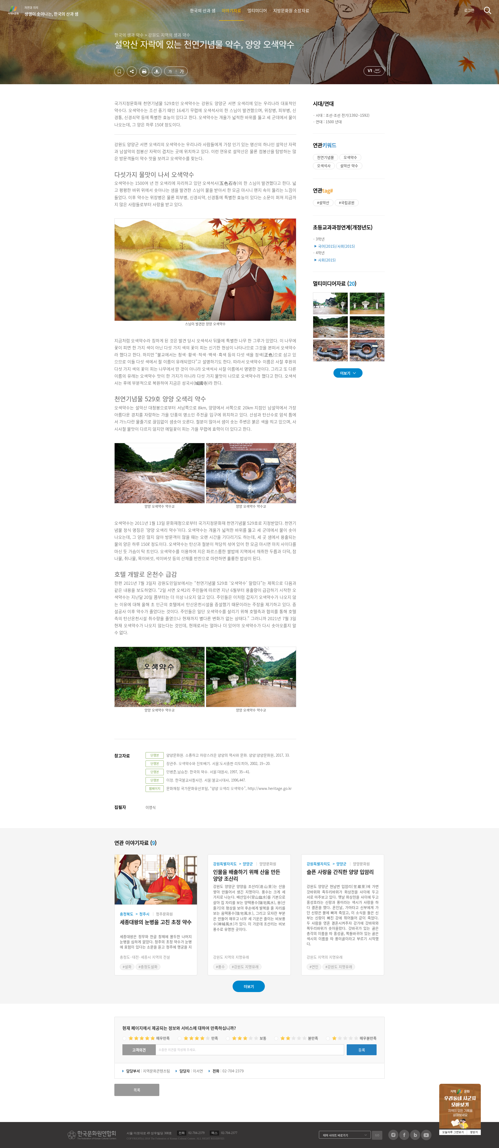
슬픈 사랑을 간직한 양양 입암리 (340, 872)
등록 (361, 1049)
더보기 (345, 373)
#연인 (314, 966)
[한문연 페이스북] (404, 1138)
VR (374, 71)
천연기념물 (325, 157)
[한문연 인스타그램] (393, 1138)
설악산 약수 (349, 165)
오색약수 (350, 157)
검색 (487, 10)
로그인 (469, 10)
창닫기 (474, 1132)
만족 (214, 1038)
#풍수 (220, 966)
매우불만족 (368, 1038)
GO (377, 1135)
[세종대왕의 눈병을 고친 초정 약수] (156, 880)
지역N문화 (16, 10)
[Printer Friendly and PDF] (144, 74)
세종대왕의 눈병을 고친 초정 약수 (156, 922)
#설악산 (323, 202)
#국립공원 (346, 202)
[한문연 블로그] (415, 1138)
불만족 (313, 1038)
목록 (137, 1089)
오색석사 (324, 165)
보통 (263, 1038)
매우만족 (163, 1038)
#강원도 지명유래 (245, 966)
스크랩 (119, 71)
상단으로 (471, 1137)
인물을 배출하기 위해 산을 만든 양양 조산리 (246, 875)
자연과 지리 (51, 11)
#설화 (127, 966)
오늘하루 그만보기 (453, 1132)
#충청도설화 (148, 966)
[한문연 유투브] (426, 1138)
